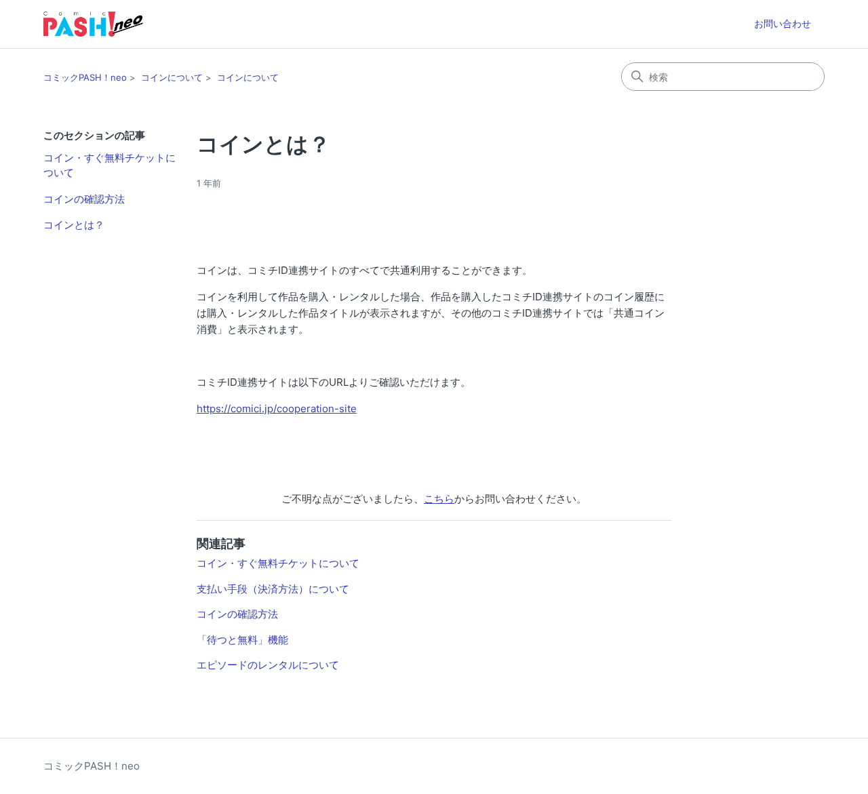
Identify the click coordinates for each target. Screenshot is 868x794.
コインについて (172, 77)
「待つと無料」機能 (242, 639)
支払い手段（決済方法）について (273, 588)
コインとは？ (73, 224)
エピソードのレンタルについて (268, 664)
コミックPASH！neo (85, 77)
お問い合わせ (782, 23)
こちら (439, 498)
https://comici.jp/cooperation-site (277, 408)
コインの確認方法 (84, 199)
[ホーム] (93, 24)
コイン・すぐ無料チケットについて (109, 165)
